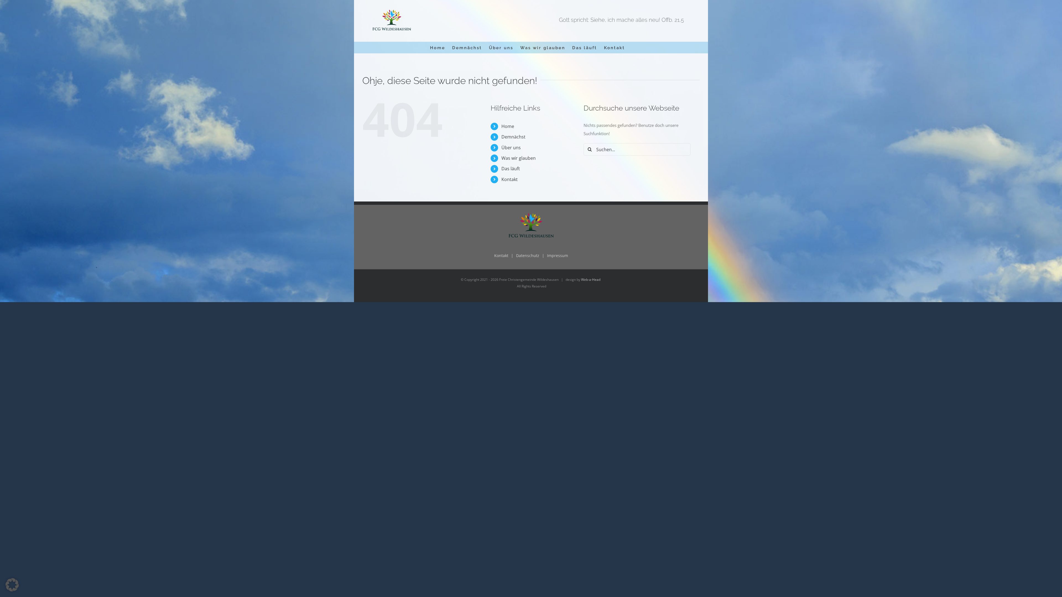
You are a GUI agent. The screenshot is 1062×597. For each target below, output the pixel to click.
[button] (12, 585)
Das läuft (510, 169)
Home (507, 126)
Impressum (557, 255)
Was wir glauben (518, 158)
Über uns (511, 148)
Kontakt (509, 179)
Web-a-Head (590, 279)
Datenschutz (527, 255)
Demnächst (513, 137)
